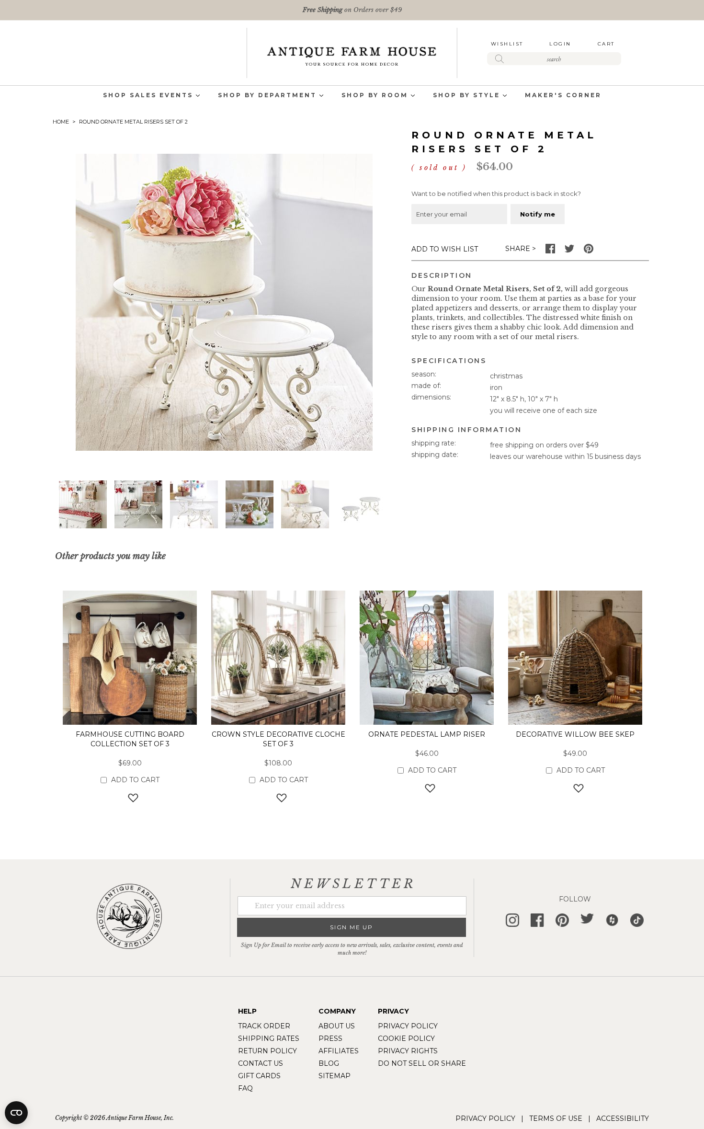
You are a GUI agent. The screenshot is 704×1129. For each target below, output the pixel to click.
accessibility (622, 1118)
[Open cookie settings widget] (16, 1112)
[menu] (352, 96)
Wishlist (507, 44)
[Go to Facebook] (550, 251)
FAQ (245, 1088)
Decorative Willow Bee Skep (575, 734)
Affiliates (338, 1051)
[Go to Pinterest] (588, 251)
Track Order (264, 1026)
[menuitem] (148, 96)
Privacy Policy (408, 1026)
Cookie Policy (406, 1038)
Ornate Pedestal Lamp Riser (426, 734)
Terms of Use (555, 1118)
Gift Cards (259, 1076)
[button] (83, 504)
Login (560, 44)
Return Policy (267, 1051)
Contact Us (260, 1063)
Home (61, 121)
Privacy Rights (408, 1051)
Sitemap (334, 1076)
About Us (336, 1026)
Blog (328, 1063)
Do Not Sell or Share (422, 1063)
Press (330, 1038)
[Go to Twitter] (569, 251)
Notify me (537, 214)
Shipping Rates (268, 1038)
